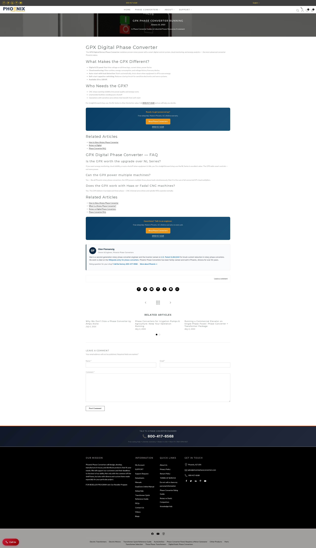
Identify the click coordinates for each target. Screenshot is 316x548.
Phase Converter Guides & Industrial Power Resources (154, 29)
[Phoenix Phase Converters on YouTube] (158, 534)
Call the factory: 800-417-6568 (125, 264)
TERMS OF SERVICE (168, 478)
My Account (140, 465)
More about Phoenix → (148, 264)
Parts (227, 542)
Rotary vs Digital (95, 145)
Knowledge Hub (166, 506)
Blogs (137, 516)
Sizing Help (139, 491)
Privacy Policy (165, 469)
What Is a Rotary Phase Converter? (102, 206)
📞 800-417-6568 (307, 8)
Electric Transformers (98, 542)
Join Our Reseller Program (117, 485)
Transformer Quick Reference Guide (137, 542)
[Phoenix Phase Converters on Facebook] (152, 534)
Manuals (138, 482)
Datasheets (139, 478)
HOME (127, 10)
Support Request (141, 474)
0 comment (180, 29)
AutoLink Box (159, 542)
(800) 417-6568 (148, 103)
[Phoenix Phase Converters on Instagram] (163, 534)
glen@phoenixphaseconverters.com (202, 470)
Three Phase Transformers (155, 544)
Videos (138, 512)
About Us (163, 465)
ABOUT (169, 10)
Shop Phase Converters (158, 121)
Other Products (216, 542)
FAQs (137, 503)
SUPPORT (184, 10)
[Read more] (4, 3)
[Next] (227, 328)
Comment (90, 372)
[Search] (297, 11)
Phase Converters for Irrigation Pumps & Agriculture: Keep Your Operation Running (157, 323)
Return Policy (165, 474)
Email (162, 361)
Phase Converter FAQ (97, 148)
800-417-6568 (131, 3)
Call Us (12, 542)
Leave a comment (221, 279)
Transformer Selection (134, 544)
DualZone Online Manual (144, 487)
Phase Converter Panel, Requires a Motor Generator (187, 542)
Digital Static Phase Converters (181, 544)
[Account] (302, 11)
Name (88, 361)
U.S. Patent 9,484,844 (170, 257)
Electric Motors (115, 542)
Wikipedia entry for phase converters (124, 260)
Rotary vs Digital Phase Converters (102, 209)
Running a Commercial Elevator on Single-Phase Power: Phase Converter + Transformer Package (206, 323)
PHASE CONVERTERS (146, 10)
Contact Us (139, 508)
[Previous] (88, 328)
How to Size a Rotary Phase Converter (103, 142)
